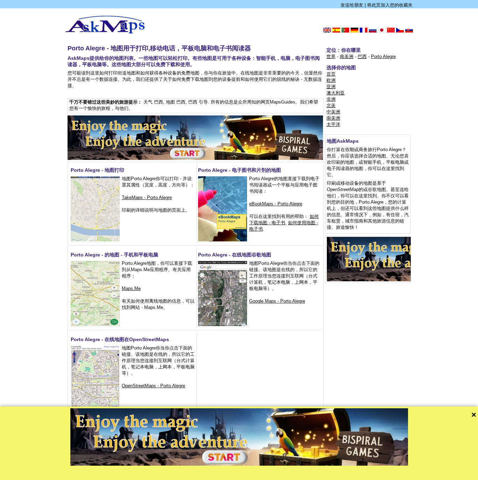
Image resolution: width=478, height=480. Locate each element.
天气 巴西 (153, 102)
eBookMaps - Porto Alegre (275, 203)
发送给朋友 (351, 5)
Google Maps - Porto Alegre (277, 301)
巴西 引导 (198, 102)
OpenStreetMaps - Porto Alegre (153, 385)
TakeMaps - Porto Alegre (147, 197)
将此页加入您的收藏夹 (390, 5)
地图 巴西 (175, 102)
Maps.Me (131, 288)
